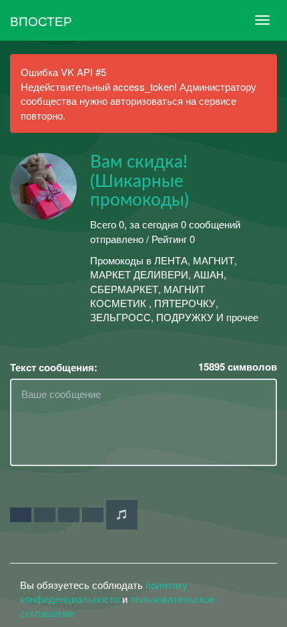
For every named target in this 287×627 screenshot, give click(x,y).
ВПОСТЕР (41, 20)
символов (237, 367)
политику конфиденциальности (104, 592)
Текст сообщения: (53, 368)
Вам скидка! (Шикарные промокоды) (139, 181)
